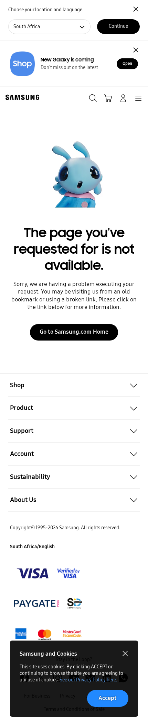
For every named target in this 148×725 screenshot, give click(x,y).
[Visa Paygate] (48, 634)
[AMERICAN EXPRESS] (48, 603)
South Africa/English (32, 547)
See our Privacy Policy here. (88, 680)
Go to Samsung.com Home (74, 331)
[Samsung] (21, 97)
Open (127, 63)
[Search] (93, 98)
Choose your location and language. (45, 10)
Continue (118, 26)
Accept (107, 698)
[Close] (135, 49)
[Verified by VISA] (48, 573)
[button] (74, 384)
